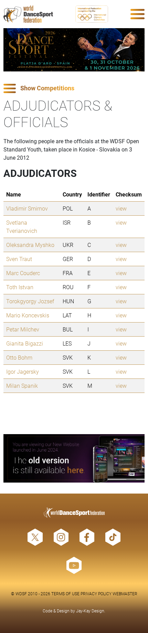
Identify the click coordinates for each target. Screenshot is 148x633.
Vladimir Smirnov (27, 208)
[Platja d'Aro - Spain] (74, 49)
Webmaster (125, 593)
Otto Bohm (19, 357)
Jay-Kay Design (90, 610)
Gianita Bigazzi (24, 343)
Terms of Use (65, 593)
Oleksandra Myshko (30, 244)
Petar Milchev (22, 329)
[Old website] (74, 458)
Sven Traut (19, 258)
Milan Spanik (22, 385)
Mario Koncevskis (27, 315)
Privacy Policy (96, 593)
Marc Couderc (23, 272)
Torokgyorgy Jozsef (30, 301)
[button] (74, 88)
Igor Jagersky (22, 371)
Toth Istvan (19, 287)
